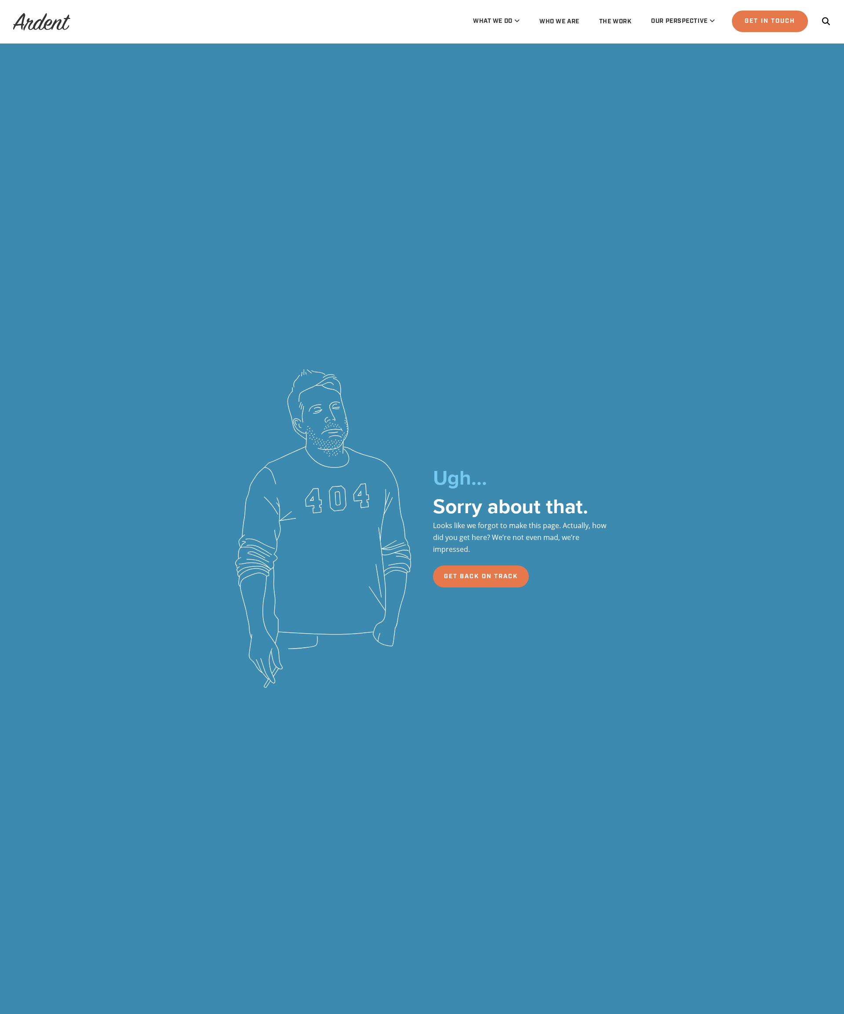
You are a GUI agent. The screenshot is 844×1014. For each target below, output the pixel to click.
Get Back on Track (481, 576)
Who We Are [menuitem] (559, 22)
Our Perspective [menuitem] (679, 21)
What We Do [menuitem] (493, 21)
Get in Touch (770, 21)
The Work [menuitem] (615, 22)
